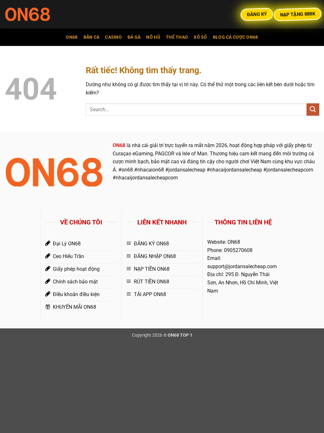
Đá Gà (134, 37)
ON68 (72, 37)
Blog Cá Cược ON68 (235, 37)
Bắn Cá (92, 37)
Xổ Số (200, 37)
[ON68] (36, 14)
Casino (113, 37)
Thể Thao (177, 37)
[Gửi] (313, 109)
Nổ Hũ (153, 37)
